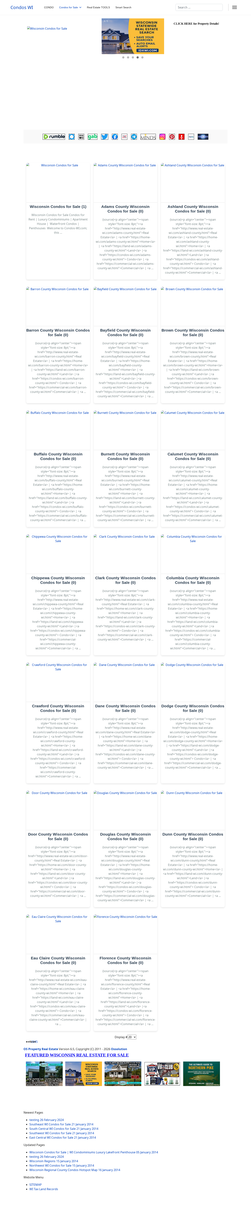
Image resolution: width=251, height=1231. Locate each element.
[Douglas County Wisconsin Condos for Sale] (125, 810)
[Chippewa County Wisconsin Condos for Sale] (58, 554)
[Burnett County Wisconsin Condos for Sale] (125, 430)
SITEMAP (35, 1185)
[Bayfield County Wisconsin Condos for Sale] (125, 306)
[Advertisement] (125, 102)
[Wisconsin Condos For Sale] (62, 44)
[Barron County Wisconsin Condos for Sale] (58, 306)
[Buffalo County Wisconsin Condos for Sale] (58, 430)
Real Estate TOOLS (98, 7)
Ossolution (119, 1049)
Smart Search (123, 7)
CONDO (49, 7)
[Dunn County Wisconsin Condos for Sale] (193, 810)
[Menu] (234, 7)
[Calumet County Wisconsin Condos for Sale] (193, 430)
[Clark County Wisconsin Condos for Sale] (125, 554)
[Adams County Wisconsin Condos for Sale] (125, 183)
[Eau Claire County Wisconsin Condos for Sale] (58, 934)
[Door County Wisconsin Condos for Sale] (58, 810)
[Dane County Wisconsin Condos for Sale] (125, 682)
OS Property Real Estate (41, 1049)
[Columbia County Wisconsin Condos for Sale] (193, 554)
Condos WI (21, 7)
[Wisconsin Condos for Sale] (58, 183)
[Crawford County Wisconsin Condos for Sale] (58, 682)
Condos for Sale (68, 7)
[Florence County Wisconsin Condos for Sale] (125, 934)
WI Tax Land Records (43, 1189)
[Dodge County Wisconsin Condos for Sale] (193, 682)
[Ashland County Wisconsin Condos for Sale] (193, 183)
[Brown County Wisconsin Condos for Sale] (193, 306)
